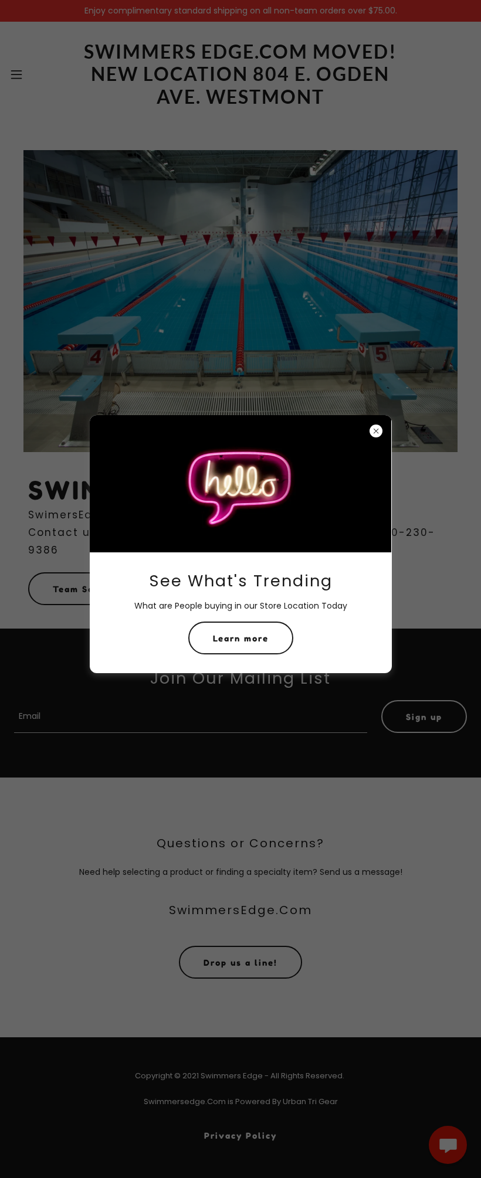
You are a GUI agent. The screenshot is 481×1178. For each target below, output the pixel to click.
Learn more (241, 638)
